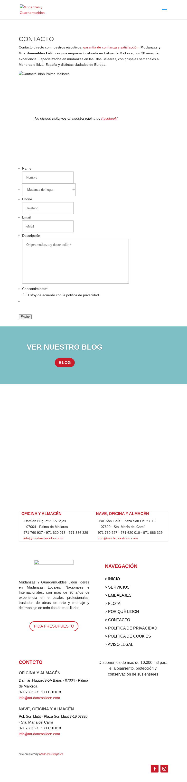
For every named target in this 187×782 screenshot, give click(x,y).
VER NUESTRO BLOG (65, 347)
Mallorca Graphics (51, 754)
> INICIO (112, 579)
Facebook (109, 118)
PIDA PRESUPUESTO (54, 626)
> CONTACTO (117, 620)
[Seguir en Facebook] (155, 768)
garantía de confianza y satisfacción (111, 47)
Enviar (25, 317)
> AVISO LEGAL (119, 644)
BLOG (65, 363)
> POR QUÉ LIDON (122, 612)
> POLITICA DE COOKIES (128, 636)
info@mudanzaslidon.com (42, 538)
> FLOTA (113, 603)
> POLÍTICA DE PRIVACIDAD (131, 628)
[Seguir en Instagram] (164, 768)
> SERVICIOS (117, 587)
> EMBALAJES (118, 595)
